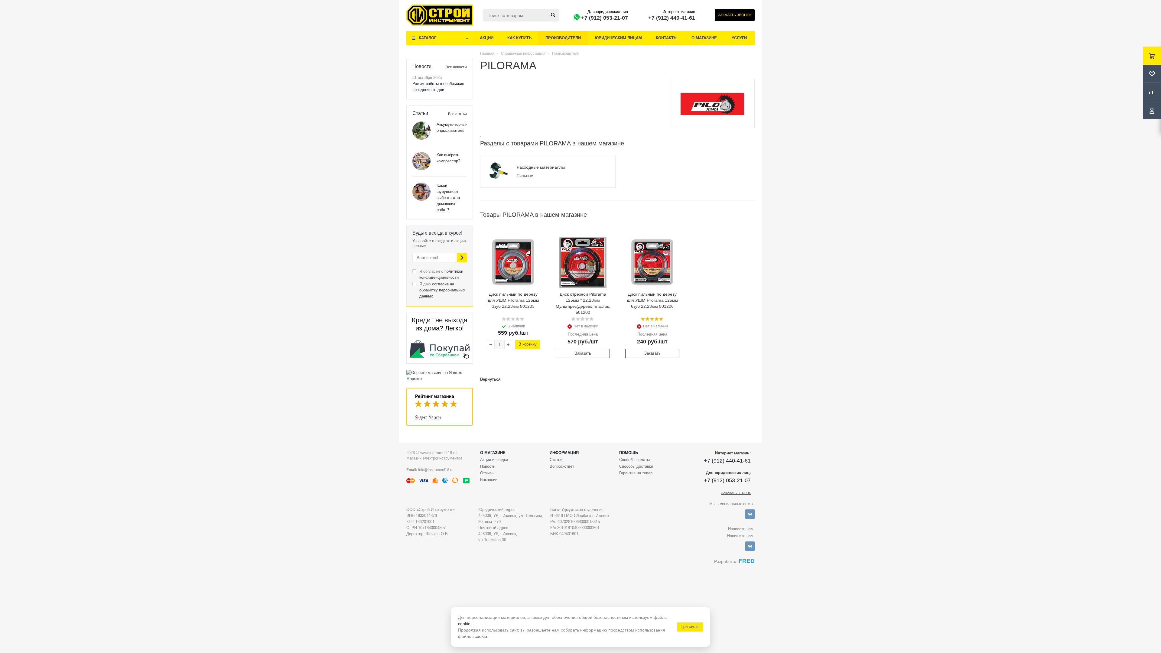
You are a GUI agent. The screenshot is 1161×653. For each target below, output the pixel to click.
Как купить (519, 38)
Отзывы (487, 473)
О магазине (704, 38)
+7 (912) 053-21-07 (604, 18)
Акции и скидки (494, 459)
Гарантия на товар (635, 473)
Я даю (442, 290)
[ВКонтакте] (750, 514)
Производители (563, 38)
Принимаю (690, 626)
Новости (487, 466)
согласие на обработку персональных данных (442, 290)
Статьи (556, 459)
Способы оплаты (634, 459)
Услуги (739, 38)
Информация (564, 452)
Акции (486, 38)
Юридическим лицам (618, 38)
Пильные (525, 176)
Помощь (628, 452)
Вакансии (488, 479)
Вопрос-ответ (562, 466)
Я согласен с (441, 274)
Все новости (456, 67)
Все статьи (457, 114)
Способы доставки (636, 466)
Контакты (667, 38)
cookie (464, 623)
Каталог (427, 38)
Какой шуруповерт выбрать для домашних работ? (448, 197)
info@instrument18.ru (436, 470)
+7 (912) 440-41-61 (671, 18)
